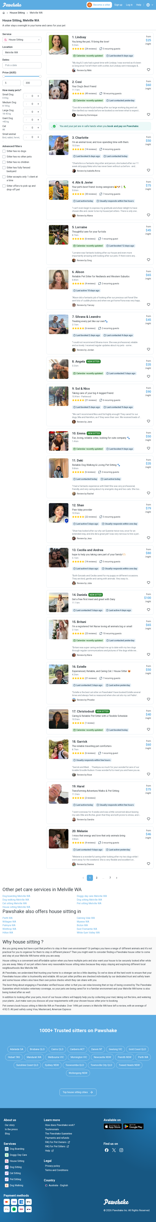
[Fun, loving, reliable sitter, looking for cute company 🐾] (99, 441)
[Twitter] (114, 1150)
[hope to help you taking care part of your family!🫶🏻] (99, 566)
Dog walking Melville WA (15, 899)
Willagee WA (9, 921)
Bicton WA (82, 925)
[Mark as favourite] (148, 69)
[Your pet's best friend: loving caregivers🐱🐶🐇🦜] (99, 199)
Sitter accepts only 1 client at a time (22, 178)
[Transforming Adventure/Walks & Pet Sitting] (99, 803)
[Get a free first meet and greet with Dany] (99, 602)
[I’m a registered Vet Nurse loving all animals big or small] (99, 638)
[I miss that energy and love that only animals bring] (99, 848)
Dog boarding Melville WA (16, 896)
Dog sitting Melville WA (89, 899)
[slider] (3, 76)
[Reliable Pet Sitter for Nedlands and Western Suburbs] (99, 288)
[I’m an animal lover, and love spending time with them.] (99, 154)
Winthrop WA (9, 929)
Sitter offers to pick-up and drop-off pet (21, 187)
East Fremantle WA (87, 929)
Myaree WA (83, 921)
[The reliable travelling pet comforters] (99, 758)
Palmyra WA (8, 925)
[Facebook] (107, 1150)
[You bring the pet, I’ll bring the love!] (99, 54)
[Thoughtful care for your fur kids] (99, 244)
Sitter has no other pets (19, 156)
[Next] (117, 878)
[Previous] (83, 878)
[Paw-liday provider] (99, 522)
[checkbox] (3, 151)
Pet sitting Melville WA (89, 903)
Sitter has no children (18, 162)
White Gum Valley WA (88, 932)
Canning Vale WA (86, 918)
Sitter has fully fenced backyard (18, 169)
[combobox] (21, 40)
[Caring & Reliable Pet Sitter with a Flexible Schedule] (99, 720)
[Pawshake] (12, 5)
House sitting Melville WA (16, 907)
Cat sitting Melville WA (14, 903)
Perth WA (7, 918)
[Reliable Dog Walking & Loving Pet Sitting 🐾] (99, 477)
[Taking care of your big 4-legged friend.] (99, 405)
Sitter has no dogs (16, 151)
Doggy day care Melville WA (92, 896)
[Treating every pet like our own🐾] (99, 333)
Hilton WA (7, 932)
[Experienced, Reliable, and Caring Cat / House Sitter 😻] (99, 683)
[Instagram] (121, 1150)
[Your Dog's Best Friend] (99, 98)
